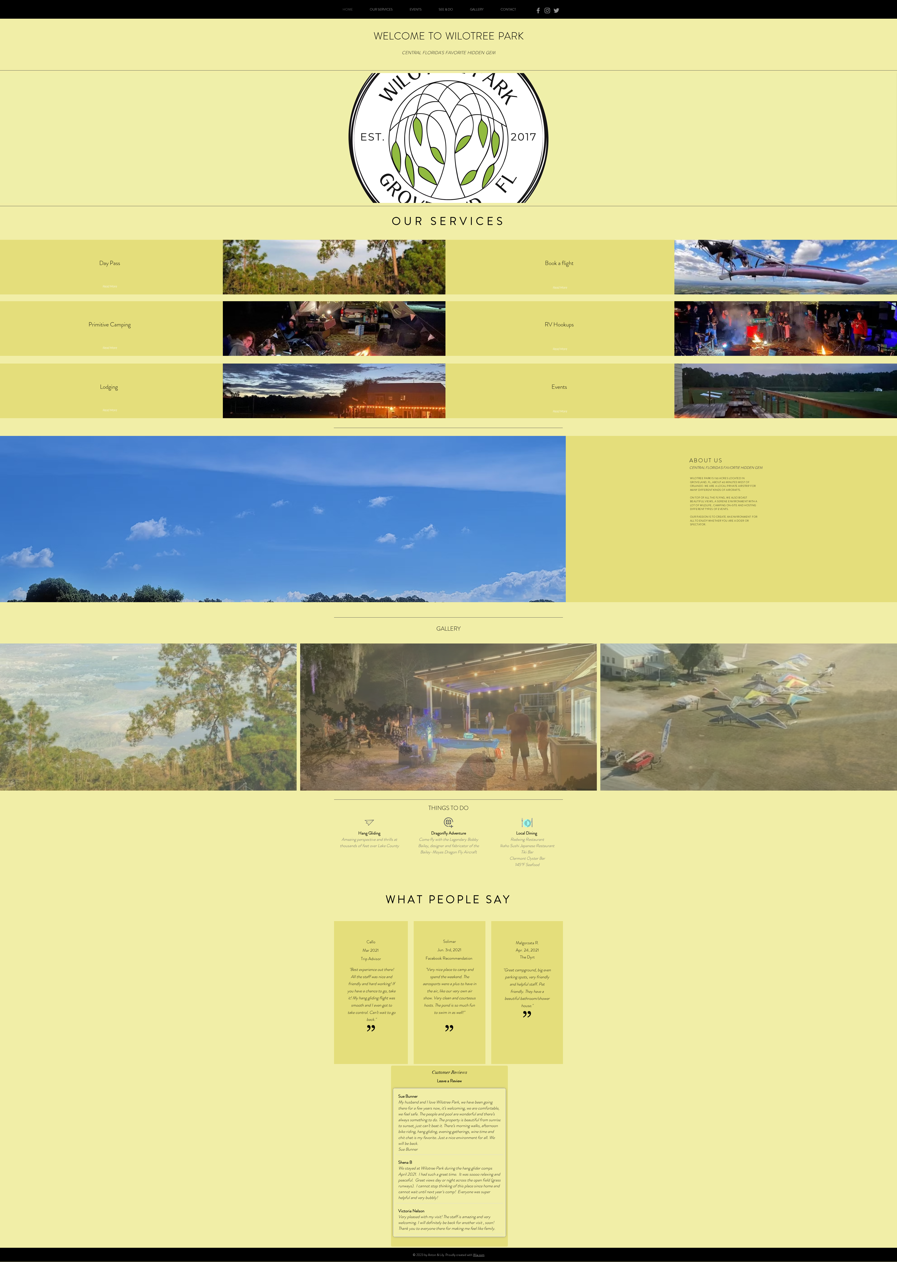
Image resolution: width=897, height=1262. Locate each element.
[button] (148, 717)
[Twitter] (556, 10)
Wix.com (478, 1254)
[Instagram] (547, 10)
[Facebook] (538, 10)
